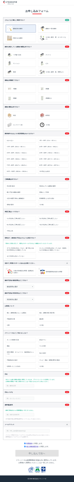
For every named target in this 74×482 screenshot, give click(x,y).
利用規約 (29, 443)
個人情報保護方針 (32, 446)
